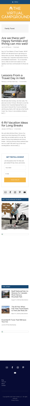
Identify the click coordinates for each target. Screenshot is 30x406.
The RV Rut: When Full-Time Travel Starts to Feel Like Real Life (19, 308)
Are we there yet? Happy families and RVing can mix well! (15, 40)
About (3, 383)
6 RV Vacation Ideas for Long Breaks (15, 124)
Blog (3, 380)
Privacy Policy (15, 400)
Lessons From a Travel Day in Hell (13, 77)
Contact (4, 385)
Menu (16, 2)
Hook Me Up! (15, 180)
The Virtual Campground (16, 12)
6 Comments (17, 129)
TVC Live (4, 381)
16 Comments (22, 81)
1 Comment (16, 47)
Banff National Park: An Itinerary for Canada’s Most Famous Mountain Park (19, 294)
